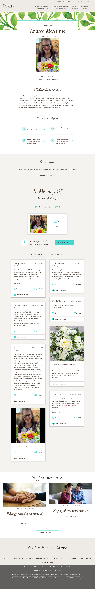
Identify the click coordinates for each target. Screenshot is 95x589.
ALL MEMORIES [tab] (38, 254)
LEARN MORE (24, 523)
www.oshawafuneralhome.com (49, 108)
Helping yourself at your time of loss (24, 513)
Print (88, 2)
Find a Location (63, 2)
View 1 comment (19, 401)
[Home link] (9, 6)
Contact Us (78, 2)
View (56, 226)
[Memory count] (36, 207)
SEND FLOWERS (61, 384)
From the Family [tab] (56, 254)
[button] (43, 7)
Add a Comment (22, 295)
